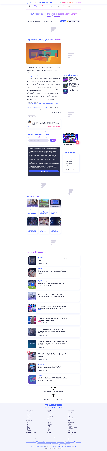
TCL (48, 428)
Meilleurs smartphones (70, 159)
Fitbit (28, 435)
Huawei (28, 413)
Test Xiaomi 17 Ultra (70, 441)
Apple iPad (50, 433)
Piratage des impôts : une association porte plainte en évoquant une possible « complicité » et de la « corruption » (53, 378)
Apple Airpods (71, 422)
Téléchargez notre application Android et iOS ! (38, 107)
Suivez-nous (63, 21)
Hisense (49, 422)
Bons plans (70, 2)
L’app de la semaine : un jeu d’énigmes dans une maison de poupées (32, 229)
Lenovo (69, 414)
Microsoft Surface (71, 417)
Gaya (69, 435)
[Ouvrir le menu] (27, 2)
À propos (42, 446)
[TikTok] (59, 408)
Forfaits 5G (68, 157)
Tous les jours (33, 137)
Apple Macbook (71, 412)
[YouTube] (55, 408)
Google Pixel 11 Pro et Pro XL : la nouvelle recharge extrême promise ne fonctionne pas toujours (52, 271)
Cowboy (70, 433)
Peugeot (28, 427)
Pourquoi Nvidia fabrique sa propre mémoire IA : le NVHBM (53, 259)
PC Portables (71, 410)
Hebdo (41, 137)
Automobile (29, 420)
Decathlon (70, 434)
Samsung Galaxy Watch (31, 438)
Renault (28, 428)
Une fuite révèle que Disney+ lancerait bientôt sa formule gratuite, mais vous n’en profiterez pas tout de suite (52, 343)
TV (47, 420)
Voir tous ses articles (53, 126)
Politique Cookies (56, 446)
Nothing (70, 426)
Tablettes (49, 432)
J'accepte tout (44, 171)
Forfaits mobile (69, 161)
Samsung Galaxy (30, 416)
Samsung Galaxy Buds (72, 427)
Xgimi (49, 429)
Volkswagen (29, 430)
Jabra (69, 424)
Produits (40, 268)
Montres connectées (31, 432)
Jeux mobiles (47, 10)
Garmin (28, 436)
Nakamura (70, 437)
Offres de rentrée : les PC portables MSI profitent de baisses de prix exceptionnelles (51, 295)
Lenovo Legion (50, 413)
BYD (27, 423)
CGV (75, 446)
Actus (55, 2)
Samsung (49, 426)
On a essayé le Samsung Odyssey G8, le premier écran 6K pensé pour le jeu (50, 366)
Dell (69, 413)
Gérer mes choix (43, 173)
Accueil (28, 10)
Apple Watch (29, 434)
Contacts (48, 446)
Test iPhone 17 (61, 441)
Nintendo (49, 415)
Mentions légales (35, 446)
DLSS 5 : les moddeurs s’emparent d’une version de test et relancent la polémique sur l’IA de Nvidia (52, 331)
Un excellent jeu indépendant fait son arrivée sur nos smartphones (55, 211)
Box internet (68, 167)
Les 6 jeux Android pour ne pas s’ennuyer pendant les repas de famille (44, 229)
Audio (69, 420)
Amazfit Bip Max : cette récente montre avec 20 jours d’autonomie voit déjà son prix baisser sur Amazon (53, 355)
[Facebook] (50, 408)
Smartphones (29, 410)
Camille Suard (35, 120)
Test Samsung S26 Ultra (65, 444)
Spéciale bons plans (51, 137)
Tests (59, 2)
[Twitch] (57, 408)
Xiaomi (28, 418)
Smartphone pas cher (70, 163)
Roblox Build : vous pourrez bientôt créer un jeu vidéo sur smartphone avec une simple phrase (74, 85)
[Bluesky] (61, 408)
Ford (27, 425)
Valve (49, 418)
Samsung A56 (68, 156)
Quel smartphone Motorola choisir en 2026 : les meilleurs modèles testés (52, 319)
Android (32, 10)
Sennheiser (70, 428)
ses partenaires (37, 164)
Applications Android (39, 10)
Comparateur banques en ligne (43, 444)
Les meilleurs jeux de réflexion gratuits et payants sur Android (44, 103)
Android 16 (78, 441)
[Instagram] (48, 408)
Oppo (28, 415)
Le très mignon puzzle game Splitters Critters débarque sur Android (44, 211)
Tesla (27, 429)
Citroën (28, 424)
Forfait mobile (77, 2)
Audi (27, 422)
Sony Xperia (29, 417)
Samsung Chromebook (73, 418)
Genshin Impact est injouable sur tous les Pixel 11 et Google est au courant (73, 79)
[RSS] (52, 408)
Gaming (49, 410)
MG (27, 426)
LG (48, 423)
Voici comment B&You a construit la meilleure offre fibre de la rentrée (31, 211)
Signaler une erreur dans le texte (34, 112)
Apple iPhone (29, 411)
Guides (64, 2)
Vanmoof (70, 439)
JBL (69, 425)
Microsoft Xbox (50, 414)
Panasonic (50, 424)
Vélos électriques (72, 432)
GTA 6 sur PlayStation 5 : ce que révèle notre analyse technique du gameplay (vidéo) (52, 307)
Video (39, 305)
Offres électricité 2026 (70, 169)
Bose (69, 423)
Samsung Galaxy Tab (52, 437)
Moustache (70, 436)
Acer (69, 411)
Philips (49, 425)
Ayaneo (49, 412)
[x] (28, 126)
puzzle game (32, 116)
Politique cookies (34, 169)
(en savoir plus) (52, 160)
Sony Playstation (51, 417)
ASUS (49, 411)
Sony (48, 427)
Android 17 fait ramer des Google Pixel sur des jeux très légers (73, 90)
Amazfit (28, 433)
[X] (46, 408)
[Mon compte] (35, 2)
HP (69, 416)
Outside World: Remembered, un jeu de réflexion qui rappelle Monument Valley (55, 229)
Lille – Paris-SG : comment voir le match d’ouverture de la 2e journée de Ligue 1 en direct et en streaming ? (51, 283)
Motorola (28, 414)
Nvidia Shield (50, 416)
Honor (69, 415)
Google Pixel (29, 412)
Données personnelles (67, 446)
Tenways (70, 438)
